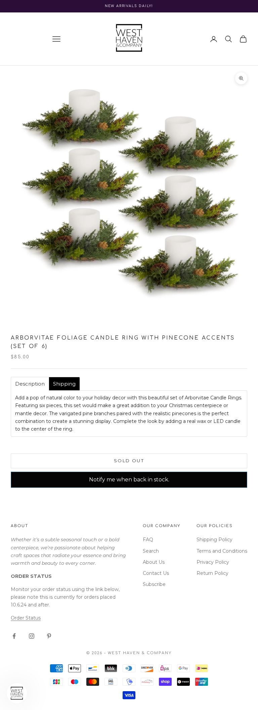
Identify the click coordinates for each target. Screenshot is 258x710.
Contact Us (156, 573)
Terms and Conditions (222, 551)
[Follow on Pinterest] (49, 636)
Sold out (129, 460)
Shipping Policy (214, 540)
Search (151, 551)
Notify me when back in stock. (129, 479)
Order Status (26, 618)
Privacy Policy (213, 562)
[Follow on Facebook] (14, 636)
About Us (154, 562)
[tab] (30, 384)
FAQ (148, 540)
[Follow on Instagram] (31, 636)
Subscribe (154, 584)
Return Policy (212, 573)
